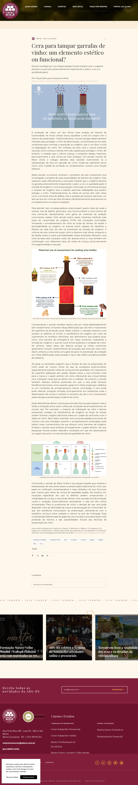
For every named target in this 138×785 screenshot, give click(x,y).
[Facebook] (97, 763)
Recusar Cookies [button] (12, 777)
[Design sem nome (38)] (121, 763)
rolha (34, 544)
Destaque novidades (39, 540)
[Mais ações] (105, 38)
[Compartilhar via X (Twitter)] (37, 556)
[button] (61, 6)
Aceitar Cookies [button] (28, 777)
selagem (100, 540)
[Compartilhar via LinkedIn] (42, 556)
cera (41, 544)
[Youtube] (115, 763)
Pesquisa (83, 540)
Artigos (92, 540)
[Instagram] (109, 763)
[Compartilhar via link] (47, 556)
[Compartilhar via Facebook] (33, 556)
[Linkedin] (103, 763)
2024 (65, 540)
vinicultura (74, 540)
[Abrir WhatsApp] (133, 780)
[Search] (116, 10)
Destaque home (55, 540)
